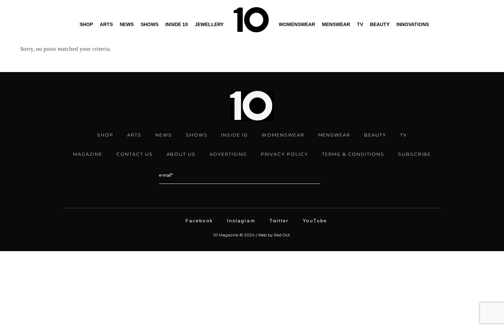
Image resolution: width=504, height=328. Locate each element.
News (127, 24)
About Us (181, 154)
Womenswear (297, 24)
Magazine (88, 154)
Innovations (412, 24)
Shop (86, 24)
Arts (106, 24)
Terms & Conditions (353, 154)
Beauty (379, 24)
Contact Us (134, 154)
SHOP (105, 135)
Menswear (336, 24)
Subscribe (414, 154)
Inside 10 (176, 24)
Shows (149, 24)
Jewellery (209, 24)
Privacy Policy (284, 154)
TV (360, 24)
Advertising (228, 154)
